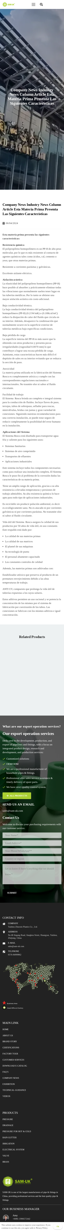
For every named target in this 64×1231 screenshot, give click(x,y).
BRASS (6, 1162)
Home (6, 1029)
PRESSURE (8, 1119)
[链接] (9, 4)
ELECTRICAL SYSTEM (13, 1150)
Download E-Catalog (15, 1066)
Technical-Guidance (14, 1090)
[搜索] (41, 4)
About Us (8, 1035)
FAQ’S (5, 1072)
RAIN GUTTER (10, 1137)
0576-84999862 (14, 955)
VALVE (6, 1156)
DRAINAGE (8, 1125)
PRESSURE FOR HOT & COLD (17, 1131)
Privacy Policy (42, 1228)
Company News (11, 1078)
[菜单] (33, 4)
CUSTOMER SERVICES (13, 1060)
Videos (6, 1096)
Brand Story (10, 1041)
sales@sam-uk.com (13, 810)
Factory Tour (10, 1054)
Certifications (11, 1048)
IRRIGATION (8, 1144)
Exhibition (9, 1084)
